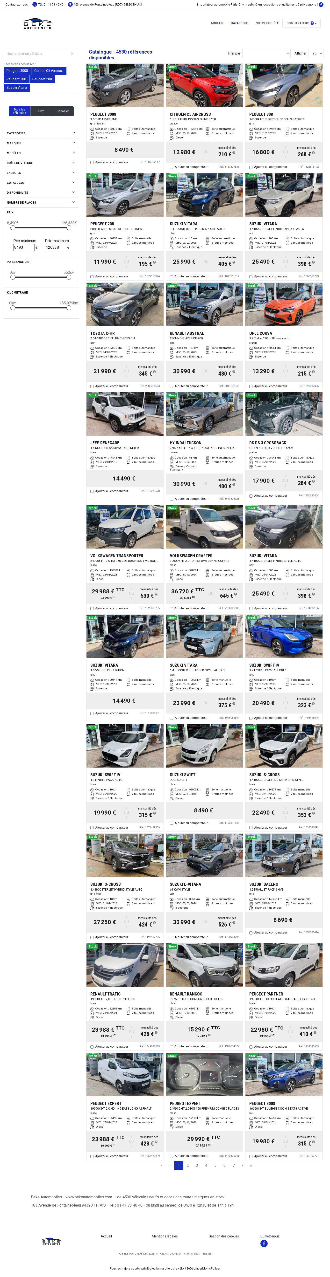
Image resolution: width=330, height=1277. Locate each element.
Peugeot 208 (42, 79)
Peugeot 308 (16, 79)
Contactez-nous (17, 4)
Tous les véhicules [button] (19, 111)
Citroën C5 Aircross (49, 71)
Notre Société (267, 23)
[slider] (12, 227)
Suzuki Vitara (17, 87)
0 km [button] (41, 111)
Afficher (300, 53)
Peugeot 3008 (17, 71)
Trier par (234, 53)
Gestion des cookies (224, 1236)
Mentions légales (165, 1236)
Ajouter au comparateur (111, 162)
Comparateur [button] (300, 23)
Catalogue (239, 23)
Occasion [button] (63, 111)
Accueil (217, 23)
